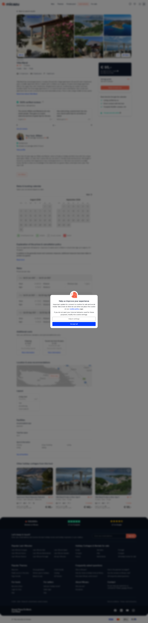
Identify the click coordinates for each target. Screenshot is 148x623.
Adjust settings (74, 319)
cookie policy (74, 309)
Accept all (74, 324)
